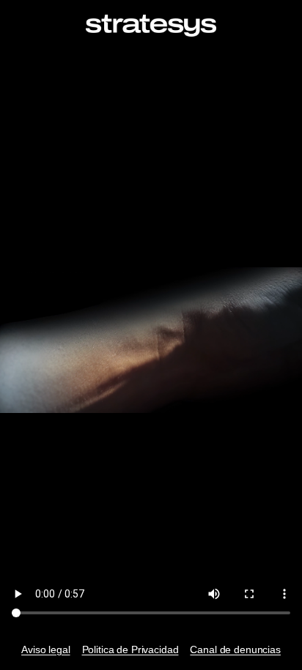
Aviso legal (45, 649)
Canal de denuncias (235, 649)
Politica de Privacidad (130, 649)
